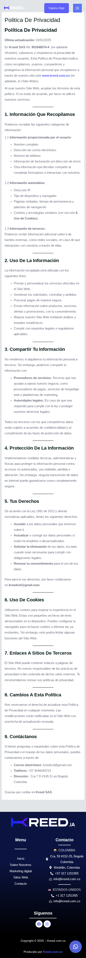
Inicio (20, 858)
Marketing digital (21, 871)
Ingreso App (56, 8)
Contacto (20, 883)
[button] (75, 946)
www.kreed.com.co (56, 75)
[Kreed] (14, 7)
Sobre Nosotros (20, 865)
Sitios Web (20, 877)
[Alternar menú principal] (77, 8)
